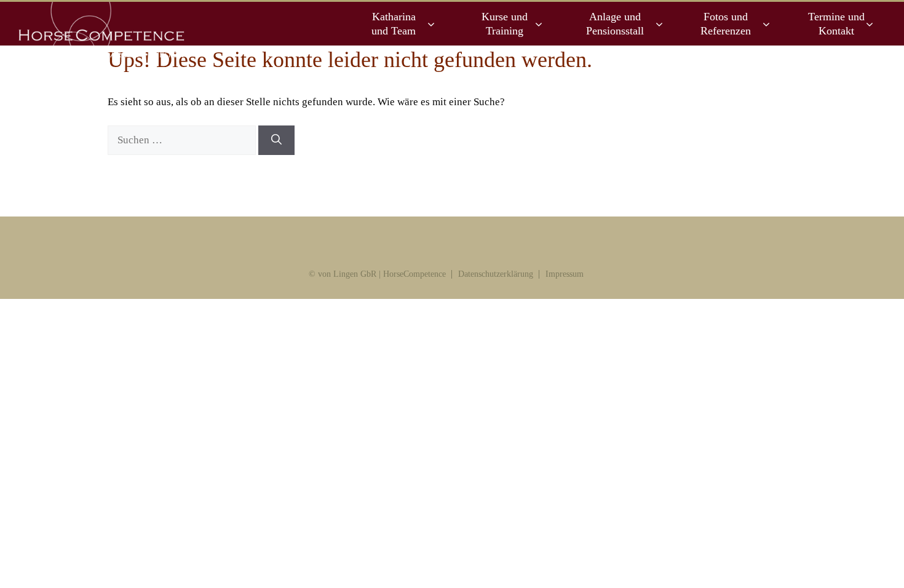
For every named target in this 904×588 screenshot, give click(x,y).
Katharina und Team (393, 23)
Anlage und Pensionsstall (615, 23)
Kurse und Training (505, 23)
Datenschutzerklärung (495, 274)
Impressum (564, 274)
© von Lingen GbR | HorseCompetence (377, 274)
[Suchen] (276, 140)
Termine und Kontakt (836, 23)
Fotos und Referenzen (725, 23)
